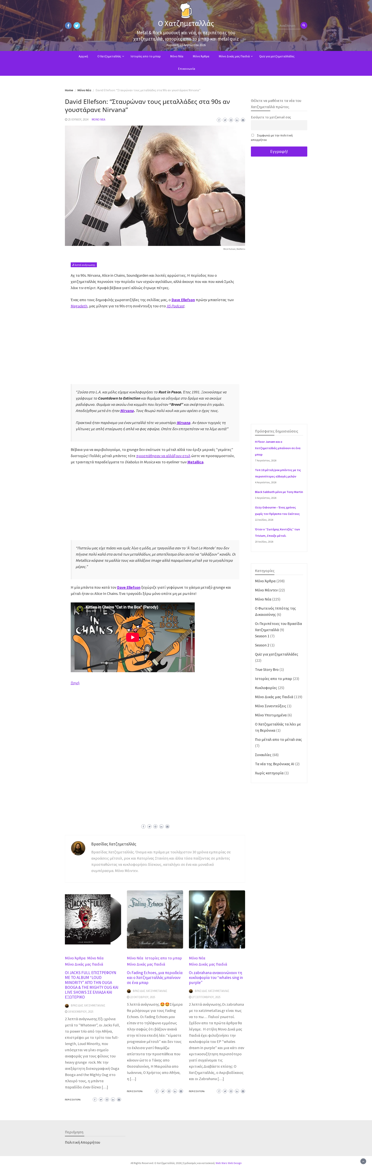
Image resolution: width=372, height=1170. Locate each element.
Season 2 (262, 645)
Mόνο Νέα (176, 56)
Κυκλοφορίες (266, 687)
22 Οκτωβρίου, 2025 (142, 997)
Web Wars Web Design (229, 1163)
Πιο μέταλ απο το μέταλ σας (278, 739)
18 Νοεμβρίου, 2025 (80, 1011)
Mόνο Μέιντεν (266, 590)
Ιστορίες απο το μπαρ (146, 56)
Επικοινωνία (186, 69)
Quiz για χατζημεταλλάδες (276, 56)
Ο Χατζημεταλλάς (186, 23)
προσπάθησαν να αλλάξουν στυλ (163, 455)
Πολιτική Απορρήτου (82, 1142)
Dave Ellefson (183, 299)
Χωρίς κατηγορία (269, 773)
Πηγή (75, 682)
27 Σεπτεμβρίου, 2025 (206, 997)
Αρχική (83, 56)
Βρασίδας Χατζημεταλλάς (113, 844)
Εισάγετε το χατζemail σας (271, 117)
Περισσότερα (73, 1099)
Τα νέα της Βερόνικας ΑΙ (274, 764)
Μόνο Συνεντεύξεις (270, 706)
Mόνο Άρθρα (201, 56)
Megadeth (79, 305)
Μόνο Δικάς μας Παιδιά (234, 56)
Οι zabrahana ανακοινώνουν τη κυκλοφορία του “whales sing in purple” (216, 977)
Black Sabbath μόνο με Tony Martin (279, 492)
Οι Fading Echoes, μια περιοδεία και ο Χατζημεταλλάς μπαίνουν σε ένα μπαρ (155, 977)
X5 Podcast (175, 305)
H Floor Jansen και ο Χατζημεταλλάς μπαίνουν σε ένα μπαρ (278, 448)
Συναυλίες (263, 754)
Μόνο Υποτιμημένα (271, 715)
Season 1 (262, 636)
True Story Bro (267, 669)
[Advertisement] (155, 342)
